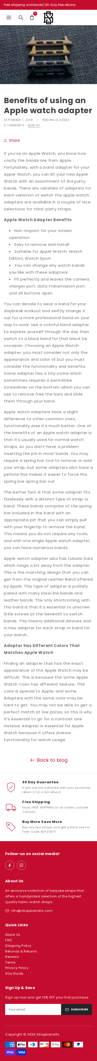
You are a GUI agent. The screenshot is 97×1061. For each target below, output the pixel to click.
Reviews (12, 957)
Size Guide (14, 973)
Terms (10, 962)
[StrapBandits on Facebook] (9, 865)
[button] (31, 17)
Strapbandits (47, 1034)
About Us (12, 934)
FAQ (8, 940)
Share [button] (14, 140)
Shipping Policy (18, 945)
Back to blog (52, 760)
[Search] (20, 17)
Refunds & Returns (21, 951)
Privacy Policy (16, 968)
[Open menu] (9, 17)
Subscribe (79, 1009)
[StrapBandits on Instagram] (21, 865)
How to (34, 125)
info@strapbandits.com (32, 911)
